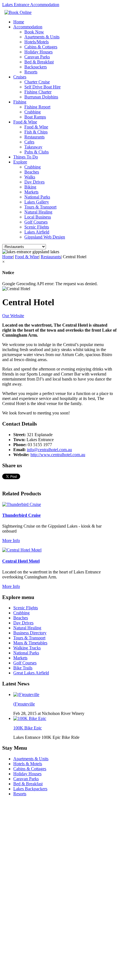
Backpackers (35, 66)
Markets (31, 192)
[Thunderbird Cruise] (21, 504)
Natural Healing (38, 212)
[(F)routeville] (26, 694)
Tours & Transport (40, 207)
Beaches (31, 172)
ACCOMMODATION (23, 805)
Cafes (29, 142)
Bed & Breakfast (39, 61)
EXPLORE (13, 869)
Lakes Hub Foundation (52, 957)
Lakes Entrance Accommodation (30, 4)
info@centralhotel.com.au (49, 449)
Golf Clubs (12, 924)
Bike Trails (12, 894)
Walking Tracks (17, 884)
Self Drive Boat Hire (42, 87)
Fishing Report (37, 107)
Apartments (13, 810)
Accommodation (27, 26)
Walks (29, 177)
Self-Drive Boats (17, 855)
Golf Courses (36, 222)
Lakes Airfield (36, 232)
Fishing (19, 102)
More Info (11, 540)
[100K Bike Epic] (29, 718)
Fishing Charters (18, 850)
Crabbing (32, 112)
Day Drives (34, 182)
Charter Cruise (37, 81)
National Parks (37, 197)
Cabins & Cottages (40, 46)
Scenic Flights (36, 227)
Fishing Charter (37, 92)
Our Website (13, 315)
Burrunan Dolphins (41, 97)
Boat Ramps (35, 117)
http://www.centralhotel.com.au (57, 454)
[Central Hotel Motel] (22, 550)
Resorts (30, 71)
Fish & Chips (36, 132)
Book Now (34, 31)
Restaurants (34, 137)
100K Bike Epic (27, 727)
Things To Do (25, 157)
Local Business (37, 217)
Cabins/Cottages (17, 820)
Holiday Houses (38, 51)
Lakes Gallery (36, 202)
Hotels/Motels (36, 41)
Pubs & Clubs (36, 152)
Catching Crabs (17, 909)
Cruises (19, 76)
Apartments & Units (42, 36)
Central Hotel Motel (21, 561)
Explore (20, 162)
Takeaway (33, 147)
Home (18, 21)
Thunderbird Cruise (21, 515)
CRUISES (12, 840)
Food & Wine (25, 122)
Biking (30, 187)
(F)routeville (24, 704)
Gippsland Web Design (44, 237)
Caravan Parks (37, 56)
